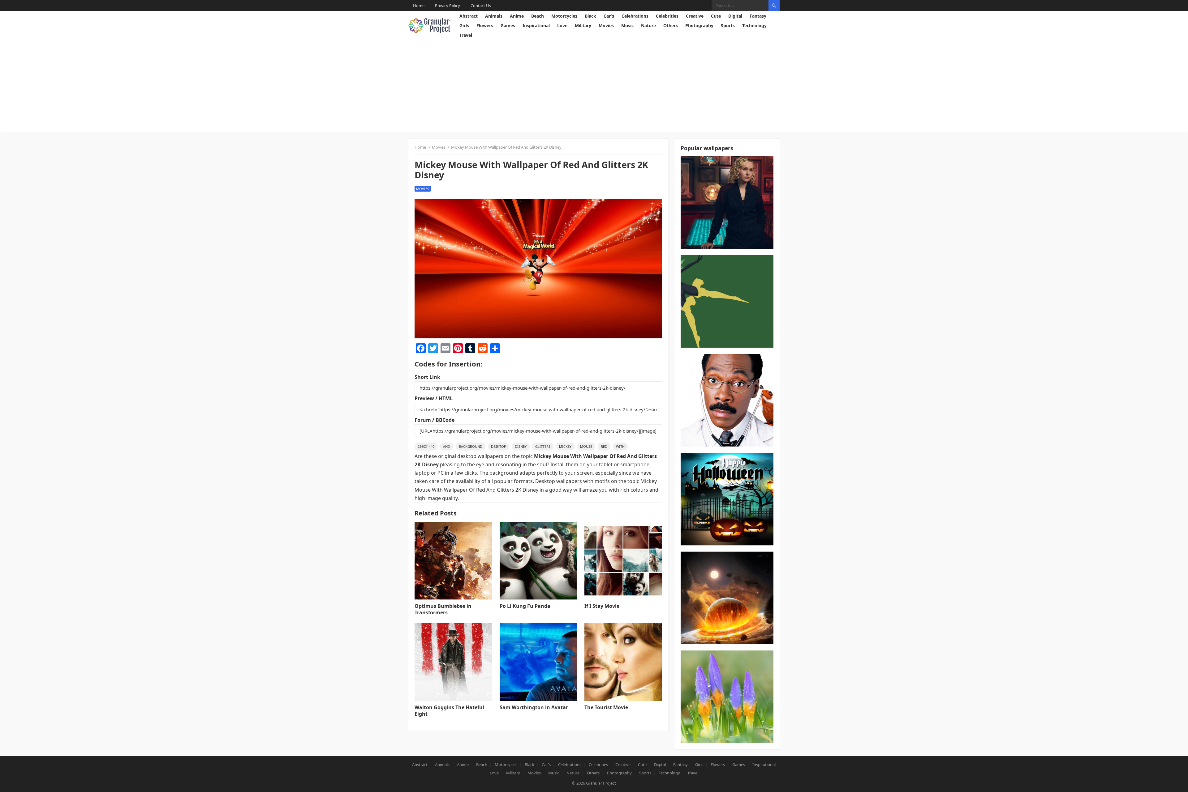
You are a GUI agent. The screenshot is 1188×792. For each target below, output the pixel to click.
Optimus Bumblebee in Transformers (443, 609)
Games (508, 25)
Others (670, 25)
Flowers (484, 25)
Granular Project (601, 783)
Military (583, 25)
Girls (464, 25)
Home (418, 5)
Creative (695, 16)
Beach (537, 16)
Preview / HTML (434, 398)
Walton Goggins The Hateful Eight (449, 710)
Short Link (427, 377)
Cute (716, 16)
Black (590, 16)
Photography (699, 25)
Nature (648, 25)
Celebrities (667, 16)
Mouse (586, 446)
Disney (521, 446)
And (446, 446)
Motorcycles (564, 16)
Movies (606, 25)
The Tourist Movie (606, 707)
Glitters (542, 446)
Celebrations (635, 16)
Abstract (468, 16)
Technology (754, 25)
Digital (735, 16)
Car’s (609, 16)
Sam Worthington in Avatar (534, 707)
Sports (728, 25)
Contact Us (481, 5)
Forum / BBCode (434, 420)
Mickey (565, 446)
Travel (465, 35)
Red (604, 446)
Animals (493, 16)
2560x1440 (426, 446)
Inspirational (536, 25)
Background (470, 446)
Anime (517, 16)
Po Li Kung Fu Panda (525, 606)
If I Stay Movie (601, 606)
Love (562, 25)
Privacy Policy (447, 5)
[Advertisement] (594, 86)
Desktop (498, 446)
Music (627, 25)
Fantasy (758, 16)
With (620, 446)
